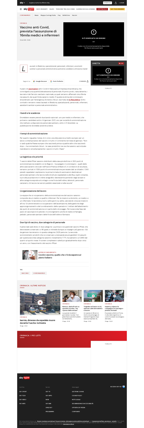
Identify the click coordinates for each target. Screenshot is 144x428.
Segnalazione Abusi (68, 424)
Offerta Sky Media (78, 407)
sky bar (48, 403)
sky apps (49, 395)
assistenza (108, 421)
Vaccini (74, 15)
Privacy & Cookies (60, 421)
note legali (76, 399)
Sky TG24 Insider (117, 9)
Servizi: (48, 387)
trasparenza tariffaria (98, 421)
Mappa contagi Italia (48, 15)
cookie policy (77, 395)
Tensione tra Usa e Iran (65, 9)
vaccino (25, 273)
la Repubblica (74, 100)
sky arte (22, 403)
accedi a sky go (116, 386)
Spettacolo (102, 9)
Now (47, 399)
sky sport (23, 391)
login (122, 3)
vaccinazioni (33, 89)
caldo (51, 9)
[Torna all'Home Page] (29, 9)
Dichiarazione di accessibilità (82, 403)
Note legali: (75, 387)
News (37, 15)
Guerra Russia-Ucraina (85, 9)
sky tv (48, 391)
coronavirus (39, 273)
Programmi (50, 411)
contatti (114, 421)
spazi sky (49, 407)
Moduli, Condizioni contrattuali (46, 421)
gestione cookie (78, 391)
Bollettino (66, 15)
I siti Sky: (22, 387)
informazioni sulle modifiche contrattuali (77, 421)
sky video (22, 399)
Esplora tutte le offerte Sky (39, 3)
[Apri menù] (21, 9)
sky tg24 (22, 395)
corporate (76, 411)
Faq (59, 15)
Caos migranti (42, 9)
